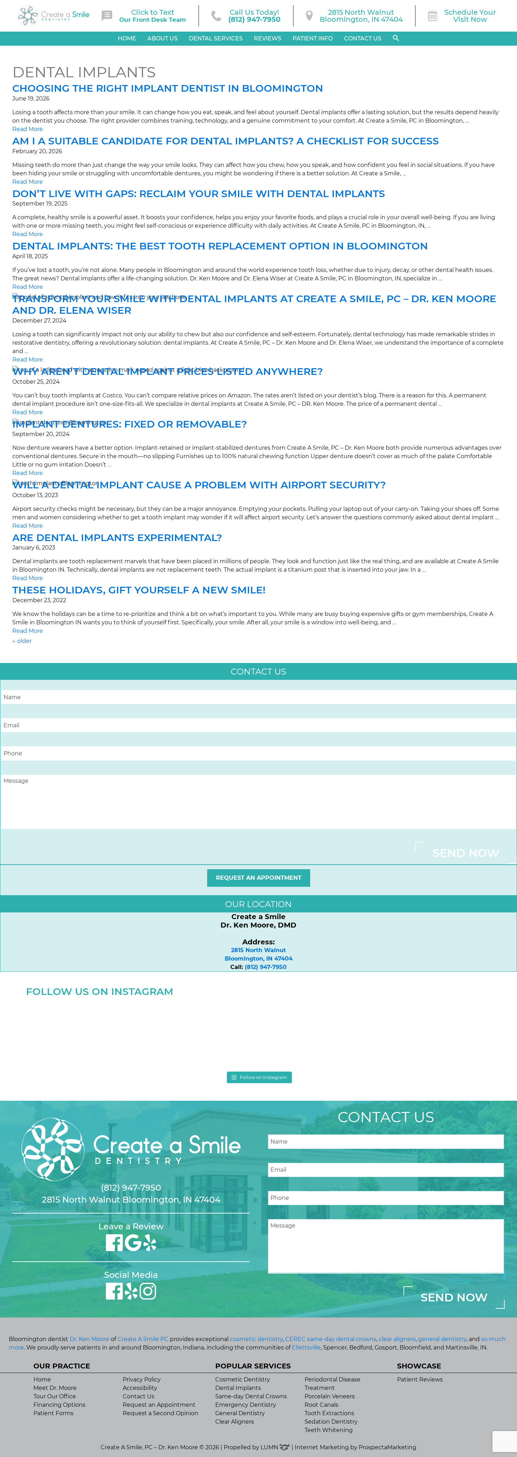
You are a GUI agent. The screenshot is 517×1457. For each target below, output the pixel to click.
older (22, 641)
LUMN (270, 1447)
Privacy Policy (142, 1379)
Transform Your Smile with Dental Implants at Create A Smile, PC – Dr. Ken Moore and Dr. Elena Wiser (254, 305)
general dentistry (442, 1339)
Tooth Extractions (329, 1413)
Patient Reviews (420, 1379)
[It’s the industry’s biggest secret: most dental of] (83, 1034)
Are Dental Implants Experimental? (117, 538)
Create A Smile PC (142, 1339)
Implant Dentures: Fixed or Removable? (129, 424)
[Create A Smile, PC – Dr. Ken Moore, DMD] (53, 16)
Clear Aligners (234, 1421)
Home (127, 38)
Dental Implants (238, 1388)
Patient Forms (53, 1413)
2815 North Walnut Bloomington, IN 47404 (131, 1200)
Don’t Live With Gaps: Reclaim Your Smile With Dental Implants (198, 194)
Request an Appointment (258, 877)
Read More (27, 129)
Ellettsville (306, 1347)
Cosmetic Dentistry (242, 1379)
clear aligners (397, 1339)
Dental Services (216, 38)
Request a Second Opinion (160, 1413)
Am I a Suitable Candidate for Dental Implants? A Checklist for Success (225, 141)
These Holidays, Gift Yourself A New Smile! (139, 590)
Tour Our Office (54, 1396)
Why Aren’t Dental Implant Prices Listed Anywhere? (167, 371)
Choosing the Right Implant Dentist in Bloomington (167, 88)
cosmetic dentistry (256, 1339)
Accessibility (140, 1388)
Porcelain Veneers (330, 1396)
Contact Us (362, 38)
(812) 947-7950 (266, 967)
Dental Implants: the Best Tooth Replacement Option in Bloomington (220, 246)
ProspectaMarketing (387, 1447)
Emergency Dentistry (245, 1404)
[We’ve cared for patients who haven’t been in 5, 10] (200, 1034)
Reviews (267, 38)
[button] (396, 38)
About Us (162, 38)
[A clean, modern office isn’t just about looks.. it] (434, 1034)
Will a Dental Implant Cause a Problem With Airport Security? (199, 485)
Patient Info (313, 38)
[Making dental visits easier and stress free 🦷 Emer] (317, 1034)
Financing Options (59, 1404)
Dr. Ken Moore (89, 1339)
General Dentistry (240, 1413)
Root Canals (321, 1404)
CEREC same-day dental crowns (330, 1339)
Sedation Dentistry (331, 1421)
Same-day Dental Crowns (251, 1396)
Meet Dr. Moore (55, 1388)
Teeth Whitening (329, 1430)
